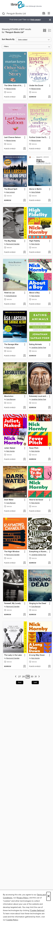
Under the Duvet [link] (36, 86)
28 (23, 676)
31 (36, 676)
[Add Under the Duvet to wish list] (49, 97)
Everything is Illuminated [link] (38, 552)
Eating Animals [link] (35, 344)
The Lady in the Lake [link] (13, 655)
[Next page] (39, 676)
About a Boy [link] (34, 293)
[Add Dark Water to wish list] (24, 511)
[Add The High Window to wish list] (24, 563)
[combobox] (21, 14)
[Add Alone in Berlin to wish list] (49, 200)
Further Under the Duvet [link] (38, 137)
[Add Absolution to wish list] (24, 407)
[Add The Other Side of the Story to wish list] (24, 97)
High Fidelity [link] (34, 241)
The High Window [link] (11, 552)
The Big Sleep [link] (10, 241)
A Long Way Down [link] (37, 655)
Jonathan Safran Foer (38, 348)
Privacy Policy (22, 898)
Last (35, 682)
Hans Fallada (35, 192)
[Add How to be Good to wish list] (49, 511)
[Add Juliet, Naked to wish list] (24, 459)
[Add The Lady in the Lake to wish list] (24, 666)
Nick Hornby (35, 244)
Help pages (35, 19)
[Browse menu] (49, 13)
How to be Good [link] (36, 500)
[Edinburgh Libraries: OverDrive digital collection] (26, 5)
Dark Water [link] (8, 500)
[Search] (3, 13)
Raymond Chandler (12, 244)
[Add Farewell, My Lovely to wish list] (24, 614)
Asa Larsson (10, 192)
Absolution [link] (8, 396)
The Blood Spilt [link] (10, 189)
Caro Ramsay (11, 399)
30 (32, 676)
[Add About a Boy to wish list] (49, 304)
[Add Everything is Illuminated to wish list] (49, 563)
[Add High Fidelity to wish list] (49, 252)
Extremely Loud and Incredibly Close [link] (38, 396)
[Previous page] (15, 676)
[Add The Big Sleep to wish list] (24, 252)
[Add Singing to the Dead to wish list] (49, 614)
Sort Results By (8, 39)
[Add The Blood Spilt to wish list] (24, 200)
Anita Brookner (11, 296)
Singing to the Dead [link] (37, 603)
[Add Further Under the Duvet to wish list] (49, 148)
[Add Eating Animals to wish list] (49, 355)
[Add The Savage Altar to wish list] (24, 355)
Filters (6, 47)
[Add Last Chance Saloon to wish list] (24, 148)
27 (19, 676)
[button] (44, 31)
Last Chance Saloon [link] (12, 137)
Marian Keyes (11, 89)
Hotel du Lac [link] (9, 293)
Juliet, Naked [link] (9, 448)
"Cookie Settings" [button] (37, 910)
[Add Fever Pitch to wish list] (49, 459)
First (19, 682)
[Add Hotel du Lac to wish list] (24, 304)
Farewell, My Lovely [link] (12, 603)
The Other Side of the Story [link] (13, 86)
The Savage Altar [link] (11, 344)
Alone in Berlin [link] (35, 189)
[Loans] (44, 14)
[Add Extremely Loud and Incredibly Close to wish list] (49, 407)
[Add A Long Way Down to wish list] (49, 666)
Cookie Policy (12, 920)
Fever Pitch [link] (33, 448)
